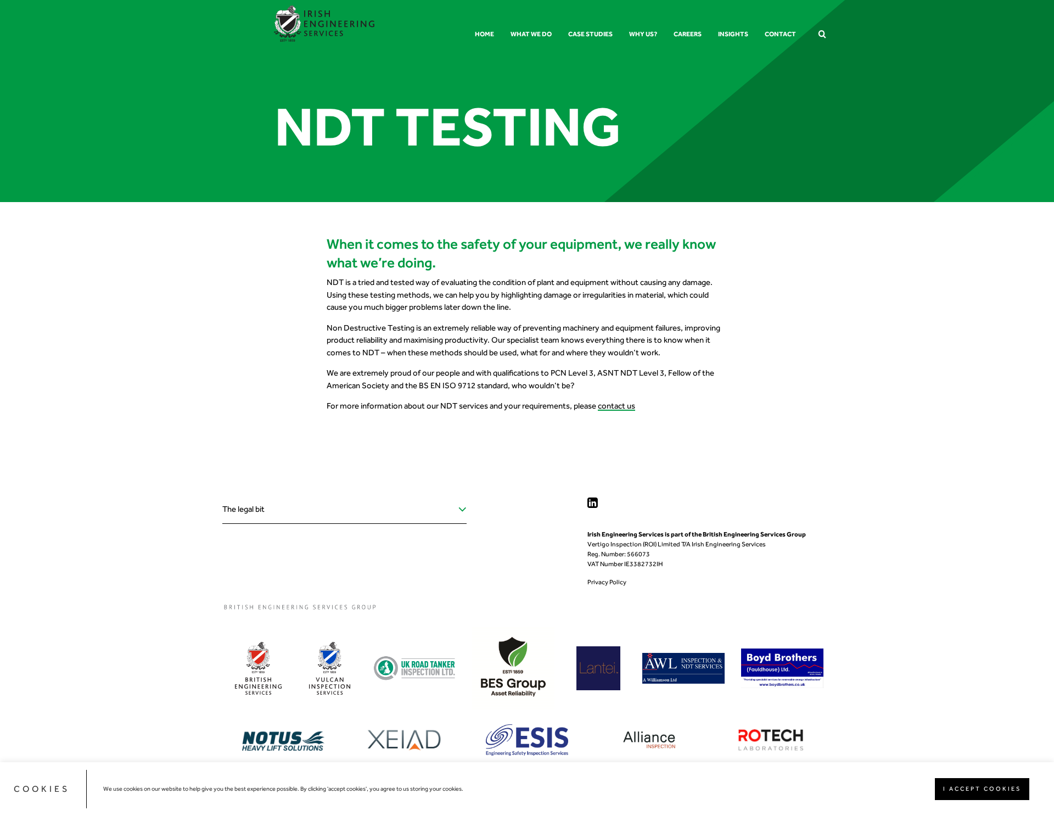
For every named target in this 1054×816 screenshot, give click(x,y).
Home (484, 34)
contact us (616, 406)
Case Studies (590, 34)
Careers (688, 34)
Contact (780, 34)
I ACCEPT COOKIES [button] (982, 788)
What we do (531, 34)
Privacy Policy (606, 582)
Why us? (643, 34)
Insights (733, 34)
